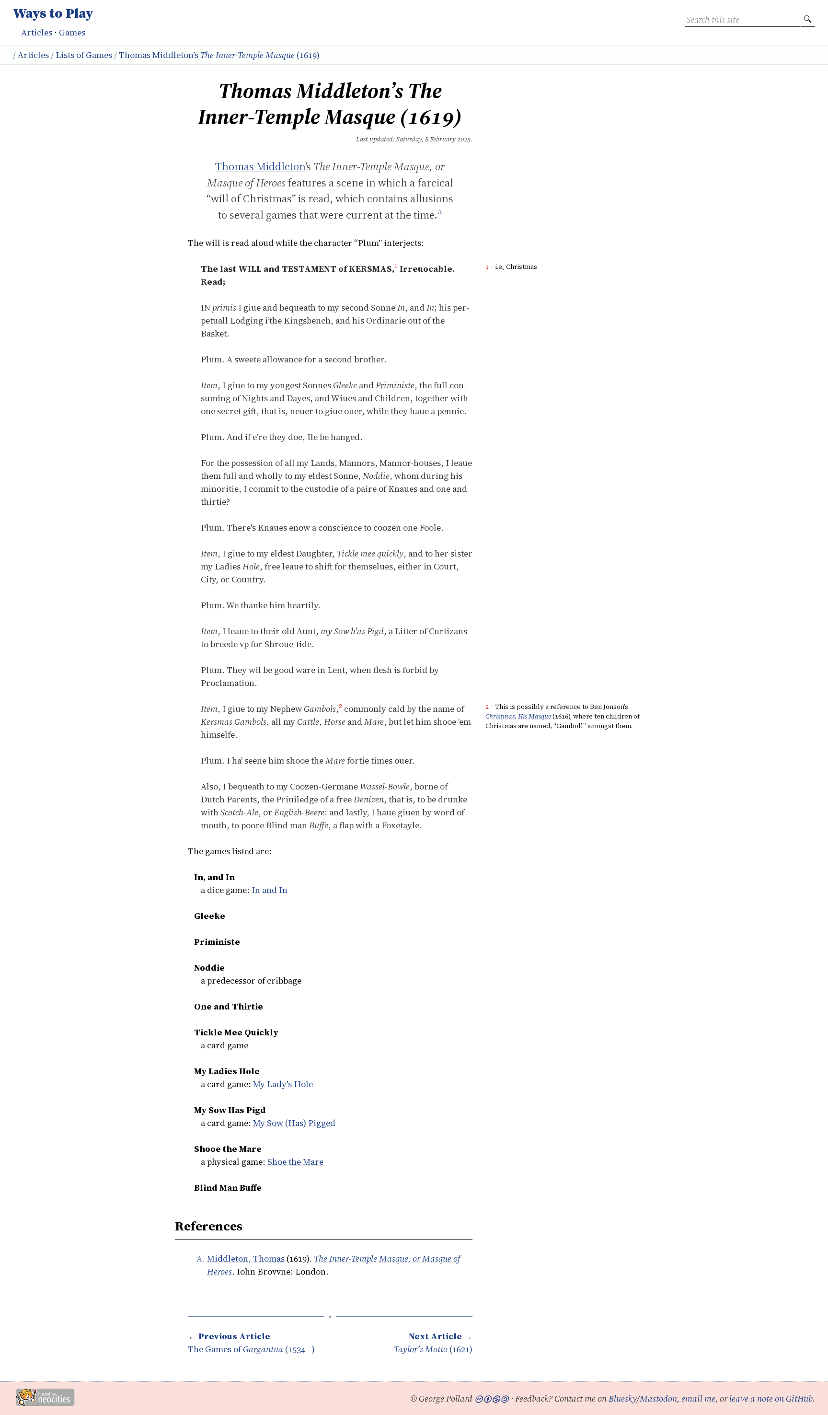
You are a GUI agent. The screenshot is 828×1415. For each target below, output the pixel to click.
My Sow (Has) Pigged (294, 1123)
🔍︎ (808, 19)
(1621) (433, 1342)
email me (698, 1398)
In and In (270, 890)
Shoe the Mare (295, 1162)
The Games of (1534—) (251, 1342)
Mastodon (658, 1398)
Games (72, 32)
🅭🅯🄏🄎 (491, 1398)
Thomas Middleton (260, 166)
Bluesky (623, 1398)
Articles (36, 32)
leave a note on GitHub (771, 1398)
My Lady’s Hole (283, 1084)
